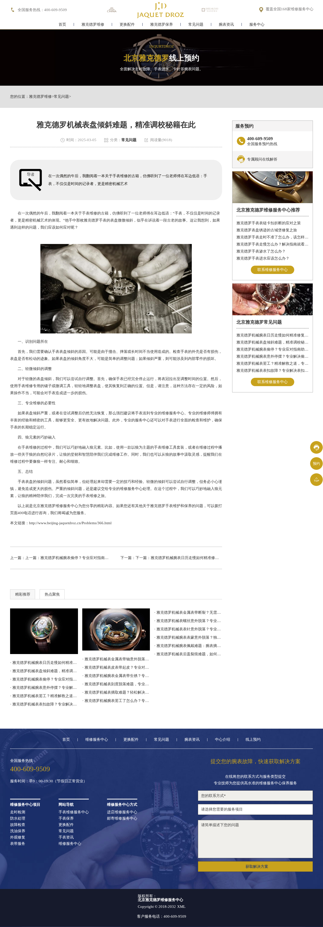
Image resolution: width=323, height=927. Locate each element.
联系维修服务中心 (272, 270)
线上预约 (253, 739)
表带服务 (17, 844)
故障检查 (17, 825)
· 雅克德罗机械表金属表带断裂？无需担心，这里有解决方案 (188, 612)
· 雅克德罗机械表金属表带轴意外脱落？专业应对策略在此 (116, 659)
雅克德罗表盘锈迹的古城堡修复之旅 (266, 230)
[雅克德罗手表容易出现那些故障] (44, 631)
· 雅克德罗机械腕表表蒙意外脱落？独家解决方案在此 (188, 637)
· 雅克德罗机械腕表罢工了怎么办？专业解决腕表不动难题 (116, 701)
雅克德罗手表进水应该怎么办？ (262, 258)
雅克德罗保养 (161, 24)
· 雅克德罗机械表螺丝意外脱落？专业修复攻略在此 (188, 621)
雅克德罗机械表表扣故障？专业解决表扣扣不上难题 (272, 370)
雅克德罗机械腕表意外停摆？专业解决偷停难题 (272, 356)
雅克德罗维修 (93, 24)
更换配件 (127, 24)
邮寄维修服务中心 (122, 818)
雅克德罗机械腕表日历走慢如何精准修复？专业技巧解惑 (198, 558)
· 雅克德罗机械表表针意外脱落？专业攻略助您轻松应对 (188, 629)
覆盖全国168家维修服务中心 (289, 9)
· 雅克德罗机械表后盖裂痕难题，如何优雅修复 (188, 654)
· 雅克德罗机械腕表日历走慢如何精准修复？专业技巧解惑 (44, 663)
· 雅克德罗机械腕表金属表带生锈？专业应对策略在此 (116, 676)
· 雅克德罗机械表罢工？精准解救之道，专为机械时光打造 (44, 696)
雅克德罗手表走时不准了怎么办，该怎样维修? (272, 237)
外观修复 (17, 837)
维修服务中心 (96, 739)
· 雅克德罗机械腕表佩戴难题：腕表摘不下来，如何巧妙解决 (188, 646)
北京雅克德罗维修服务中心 (55, 506)
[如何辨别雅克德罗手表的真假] (116, 629)
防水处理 (17, 818)
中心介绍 (222, 739)
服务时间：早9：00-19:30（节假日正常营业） (48, 781)
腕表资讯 (226, 24)
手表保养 (66, 818)
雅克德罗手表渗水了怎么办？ (261, 251)
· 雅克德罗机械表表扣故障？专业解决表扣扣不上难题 (44, 704)
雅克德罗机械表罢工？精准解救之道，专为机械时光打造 (272, 363)
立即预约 (161, 472)
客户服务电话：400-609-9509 (161, 916)
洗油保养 (17, 831)
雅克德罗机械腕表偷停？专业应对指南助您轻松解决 (83, 558)
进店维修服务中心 (122, 812)
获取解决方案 (257, 866)
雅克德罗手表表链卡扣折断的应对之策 (268, 223)
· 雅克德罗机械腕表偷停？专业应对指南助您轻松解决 (44, 679)
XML (181, 907)
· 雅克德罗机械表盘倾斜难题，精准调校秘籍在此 (44, 671)
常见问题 (195, 24)
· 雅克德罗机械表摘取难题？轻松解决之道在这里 (116, 692)
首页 (62, 24)
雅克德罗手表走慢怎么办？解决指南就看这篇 (272, 244)
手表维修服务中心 (74, 812)
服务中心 (256, 24)
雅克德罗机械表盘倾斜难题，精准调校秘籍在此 (272, 342)
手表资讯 (66, 837)
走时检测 (17, 812)
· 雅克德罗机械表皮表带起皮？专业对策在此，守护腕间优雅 (116, 667)
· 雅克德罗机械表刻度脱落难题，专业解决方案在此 (116, 684)
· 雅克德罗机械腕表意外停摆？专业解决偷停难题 (44, 688)
